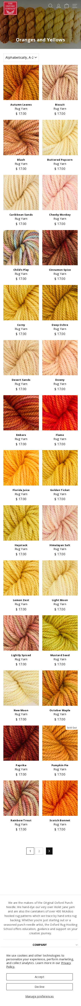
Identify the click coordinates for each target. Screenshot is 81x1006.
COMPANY (40, 945)
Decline (40, 987)
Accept (39, 977)
